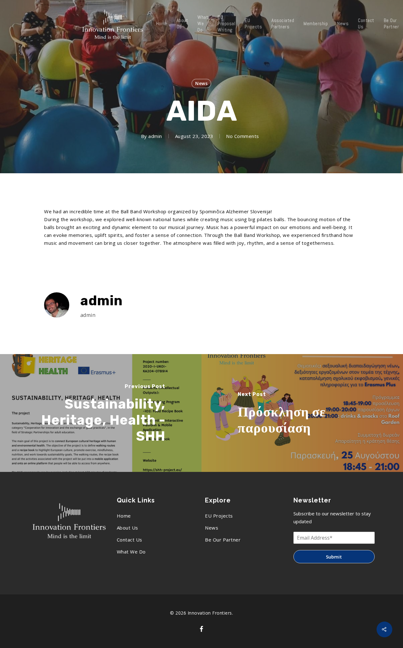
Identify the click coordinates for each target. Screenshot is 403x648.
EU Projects (253, 23)
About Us (182, 23)
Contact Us (366, 23)
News (343, 23)
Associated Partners (282, 23)
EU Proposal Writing (226, 23)
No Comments (242, 136)
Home (161, 23)
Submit (334, 556)
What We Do (202, 23)
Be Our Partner (223, 539)
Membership (316, 23)
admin (155, 136)
